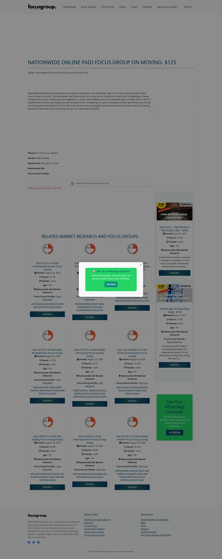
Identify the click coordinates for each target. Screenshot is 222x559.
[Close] (140, 264)
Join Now (111, 284)
